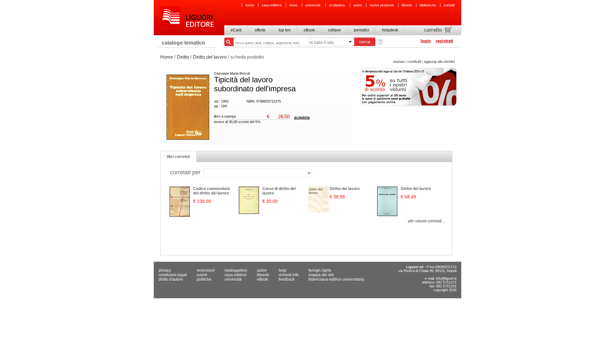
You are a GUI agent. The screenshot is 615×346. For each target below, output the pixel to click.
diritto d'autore (171, 279)
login (426, 40)
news (293, 5)
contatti (449, 5)
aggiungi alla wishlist (439, 61)
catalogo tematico (183, 42)
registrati (444, 40)
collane (334, 30)
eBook (309, 30)
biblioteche (428, 5)
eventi (202, 275)
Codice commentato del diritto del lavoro (211, 190)
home (249, 5)
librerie (407, 5)
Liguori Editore (188, 17)
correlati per (185, 172)
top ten (285, 30)
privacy (165, 270)
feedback (287, 279)
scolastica (337, 5)
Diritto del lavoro (209, 57)
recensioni (206, 270)
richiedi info (289, 275)
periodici (361, 30)
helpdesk (390, 30)
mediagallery (236, 270)
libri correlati (178, 156)
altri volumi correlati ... (427, 221)
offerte (260, 30)
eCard (236, 30)
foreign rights (319, 270)
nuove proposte (382, 5)
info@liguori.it (446, 278)
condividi (414, 61)
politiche (204, 279)
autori (357, 5)
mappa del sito (321, 275)
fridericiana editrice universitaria (336, 279)
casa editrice (272, 5)
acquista (302, 117)
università (313, 5)
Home (166, 57)
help (282, 270)
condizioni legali (173, 275)
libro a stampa (225, 116)
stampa (399, 61)
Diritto (183, 57)
